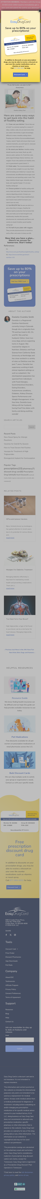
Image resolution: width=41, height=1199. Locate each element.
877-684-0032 (19, 68)
